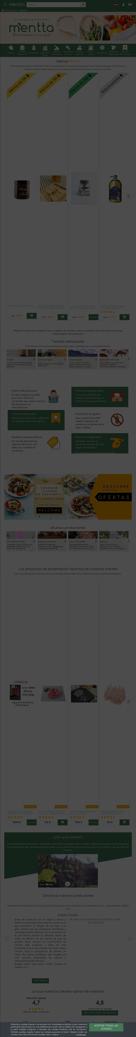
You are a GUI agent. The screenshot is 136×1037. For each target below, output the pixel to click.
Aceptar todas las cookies (106, 1027)
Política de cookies (67, 1035)
